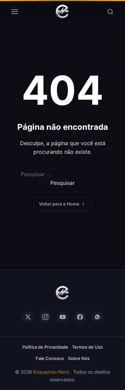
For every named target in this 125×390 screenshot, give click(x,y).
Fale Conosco (50, 358)
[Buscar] (110, 11)
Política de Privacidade (45, 347)
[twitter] (28, 317)
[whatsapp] (97, 317)
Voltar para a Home (59, 204)
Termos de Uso (87, 347)
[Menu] (14, 11)
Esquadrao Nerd (51, 372)
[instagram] (45, 317)
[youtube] (63, 317)
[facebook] (80, 317)
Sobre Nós (79, 358)
